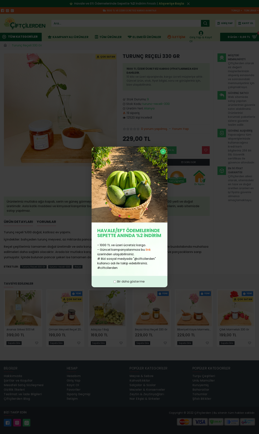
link (148, 249)
